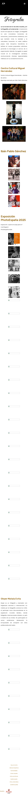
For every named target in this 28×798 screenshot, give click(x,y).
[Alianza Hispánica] (3, 4)
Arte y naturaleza (14, 782)
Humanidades (14, 770)
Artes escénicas (14, 776)
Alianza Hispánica (14, 768)
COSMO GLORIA (14, 784)
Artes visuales (14, 773)
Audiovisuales (14, 779)
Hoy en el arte (14, 765)
